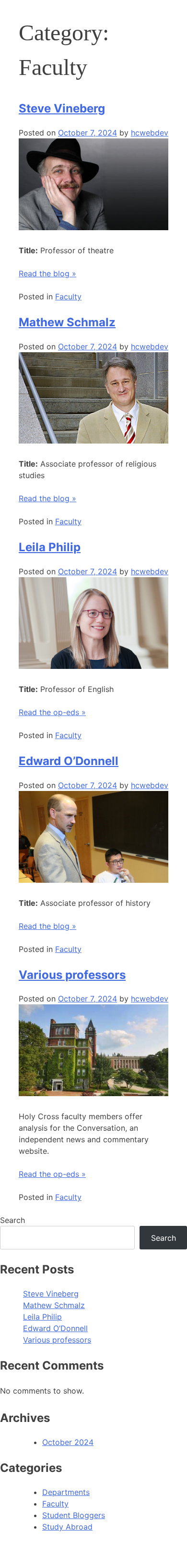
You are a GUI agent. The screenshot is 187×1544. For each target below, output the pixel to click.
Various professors (72, 975)
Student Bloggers (73, 1515)
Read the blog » (47, 273)
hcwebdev (149, 132)
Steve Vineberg (62, 108)
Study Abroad (67, 1527)
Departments (66, 1492)
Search (12, 1220)
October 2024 (68, 1442)
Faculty (68, 296)
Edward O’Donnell (68, 761)
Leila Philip (50, 547)
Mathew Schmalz (67, 322)
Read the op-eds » (52, 712)
